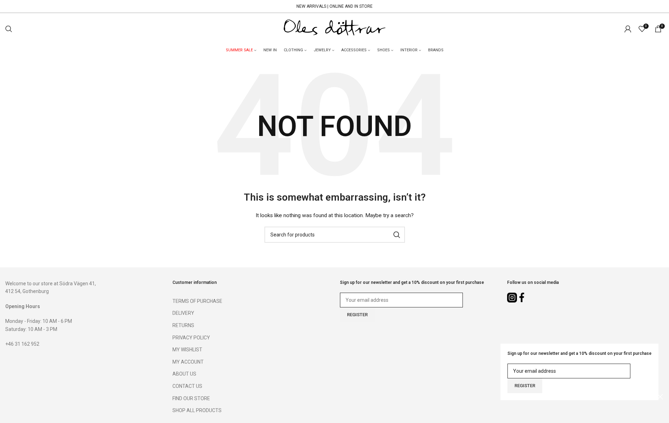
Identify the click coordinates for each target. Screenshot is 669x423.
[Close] (660, 396)
